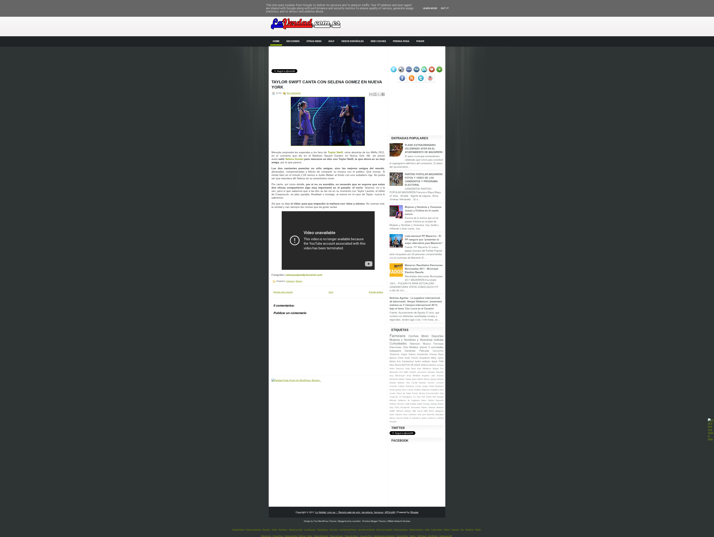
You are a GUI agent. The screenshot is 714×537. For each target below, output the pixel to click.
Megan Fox (438, 368)
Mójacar (447, 529)
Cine (405, 347)
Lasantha (356, 521)
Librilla (427, 529)
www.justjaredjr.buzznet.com (304, 274)
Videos (412, 354)
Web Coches (378, 41)
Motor (425, 336)
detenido (431, 414)
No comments (294, 93)
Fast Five (421, 396)
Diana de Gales (404, 393)
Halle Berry (410, 368)
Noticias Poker (402, 536)
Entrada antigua (376, 291)
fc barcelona (415, 418)
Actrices (440, 365)
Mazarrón (266, 529)
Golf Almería (433, 536)
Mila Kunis (417, 410)
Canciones (438, 350)
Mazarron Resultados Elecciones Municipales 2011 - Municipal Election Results (424, 268)
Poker (420, 41)
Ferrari (414, 357)
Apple (435, 361)
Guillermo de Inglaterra (409, 400)
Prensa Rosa (401, 41)
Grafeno (412, 536)
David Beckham (436, 386)
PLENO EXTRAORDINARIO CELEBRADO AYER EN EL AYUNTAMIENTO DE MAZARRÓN (423, 148)
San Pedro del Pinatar (348, 529)
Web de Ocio (266, 536)
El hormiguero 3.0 (407, 396)
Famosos (290, 281)
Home (276, 41)
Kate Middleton (424, 368)
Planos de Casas (336, 536)
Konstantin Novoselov (410, 407)
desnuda (439, 372)
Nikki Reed (429, 410)
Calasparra (395, 350)
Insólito (413, 403)
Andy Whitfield (413, 375)
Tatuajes (431, 372)
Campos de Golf (445, 536)
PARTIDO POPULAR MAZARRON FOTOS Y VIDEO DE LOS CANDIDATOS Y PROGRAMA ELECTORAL (423, 179)
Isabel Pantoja (423, 403)
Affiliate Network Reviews (398, 521)
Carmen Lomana (435, 382)
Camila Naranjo (418, 382)
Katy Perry (394, 407)
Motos (393, 361)
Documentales (432, 393)
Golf (331, 41)
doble (406, 418)
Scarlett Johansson (418, 372)
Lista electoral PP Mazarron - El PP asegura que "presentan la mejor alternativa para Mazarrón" (424, 239)
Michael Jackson (403, 410)
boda (407, 357)
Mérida (478, 529)
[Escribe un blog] (375, 94)
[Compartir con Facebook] (383, 94)
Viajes (404, 354)
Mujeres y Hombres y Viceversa (411, 339)
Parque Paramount (321, 536)
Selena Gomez (294, 158)
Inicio (331, 291)
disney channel (396, 418)
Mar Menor (283, 529)
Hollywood (424, 357)
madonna (431, 418)
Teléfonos (302, 536)
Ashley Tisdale (405, 379)
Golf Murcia (421, 536)
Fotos (400, 357)
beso (405, 414)
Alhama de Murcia (416, 529)
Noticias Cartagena (253, 529)
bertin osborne (396, 414)
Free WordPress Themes (325, 521)
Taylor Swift (335, 152)
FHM (441, 361)
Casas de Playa (366, 536)
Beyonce (400, 368)
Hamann (400, 403)
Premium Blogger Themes (374, 521)
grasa (424, 418)
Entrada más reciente (283, 291)
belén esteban (422, 361)
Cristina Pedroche (406, 386)
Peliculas (424, 350)
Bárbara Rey (404, 382)
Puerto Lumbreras (401, 529)
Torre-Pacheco (322, 529)
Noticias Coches (290, 536)
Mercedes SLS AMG (399, 372)
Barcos (393, 357)
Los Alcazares (309, 529)
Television (414, 343)
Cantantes (410, 350)
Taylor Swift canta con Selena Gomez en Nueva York (326, 84)
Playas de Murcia (351, 536)
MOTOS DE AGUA (411, 364)
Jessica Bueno (437, 403)
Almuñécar (470, 529)
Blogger (414, 512)
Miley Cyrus (437, 357)
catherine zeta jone (417, 414)
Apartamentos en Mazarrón (384, 536)
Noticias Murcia (238, 529)
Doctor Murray (418, 393)
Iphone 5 (425, 347)
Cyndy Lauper (421, 386)
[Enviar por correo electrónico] (371, 94)
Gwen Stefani (427, 400)
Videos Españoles (352, 41)
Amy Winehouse (397, 375)
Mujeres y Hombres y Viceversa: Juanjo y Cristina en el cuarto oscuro (423, 210)
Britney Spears (430, 379)
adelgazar (439, 410)
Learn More (430, 8)
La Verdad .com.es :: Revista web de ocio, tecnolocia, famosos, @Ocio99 (355, 512)
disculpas (439, 414)
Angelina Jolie (428, 375)
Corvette (393, 386)
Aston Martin (417, 379)
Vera (462, 529)
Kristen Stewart (428, 407)
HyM (407, 403)
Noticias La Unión (296, 529)
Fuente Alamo (436, 529)
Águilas (274, 529)
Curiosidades (398, 343)
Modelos (413, 347)
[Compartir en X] (379, 94)
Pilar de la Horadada (384, 529)
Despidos (434, 389)
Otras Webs (313, 41)
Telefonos (394, 354)
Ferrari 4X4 (431, 396)
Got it (445, 8)
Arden (392, 368)
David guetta (395, 389)
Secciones (293, 41)
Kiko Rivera (395, 364)
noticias (438, 339)
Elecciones (395, 347)
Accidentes (422, 354)
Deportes (437, 336)
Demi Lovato (407, 389)
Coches (414, 336)
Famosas (438, 343)
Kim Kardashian (405, 361)
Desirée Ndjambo (422, 389)
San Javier (334, 529)
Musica (299, 281)
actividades (437, 347)
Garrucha (455, 529)
